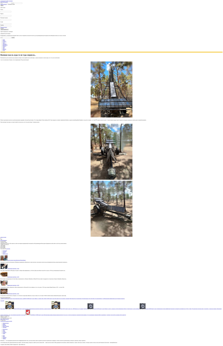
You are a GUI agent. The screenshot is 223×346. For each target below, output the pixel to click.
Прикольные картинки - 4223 (13, 276)
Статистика (2, 0)
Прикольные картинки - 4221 (13, 293)
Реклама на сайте (8, 321)
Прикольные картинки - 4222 (13, 285)
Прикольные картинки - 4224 (13, 268)
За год (4, 252)
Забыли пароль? (3, 4)
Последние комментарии (5, 297)
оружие (4, 237)
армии (1, 237)
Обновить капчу (3, 27)
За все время (5, 253)
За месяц (4, 251)
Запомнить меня (11, 4)
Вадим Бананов (3, 240)
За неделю (5, 250)
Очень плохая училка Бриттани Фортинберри (16, 260)
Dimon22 (7, 319)
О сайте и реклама (9, 0)
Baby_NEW (2, 319)
